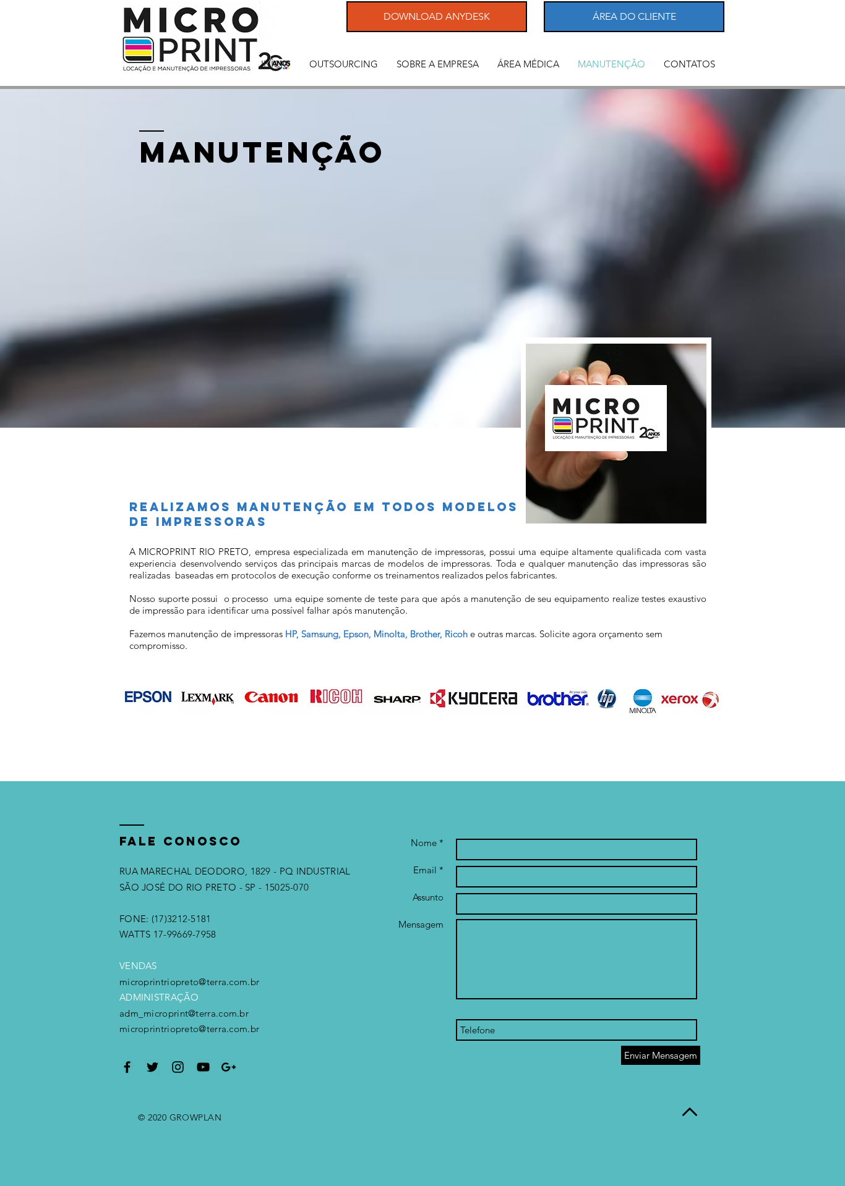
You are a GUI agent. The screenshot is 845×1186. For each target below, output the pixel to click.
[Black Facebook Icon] (127, 1067)
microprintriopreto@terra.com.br (189, 982)
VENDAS (138, 966)
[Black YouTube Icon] (203, 1067)
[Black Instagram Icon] (178, 1067)
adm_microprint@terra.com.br (184, 1013)
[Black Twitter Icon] (152, 1067)
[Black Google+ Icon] (228, 1067)
